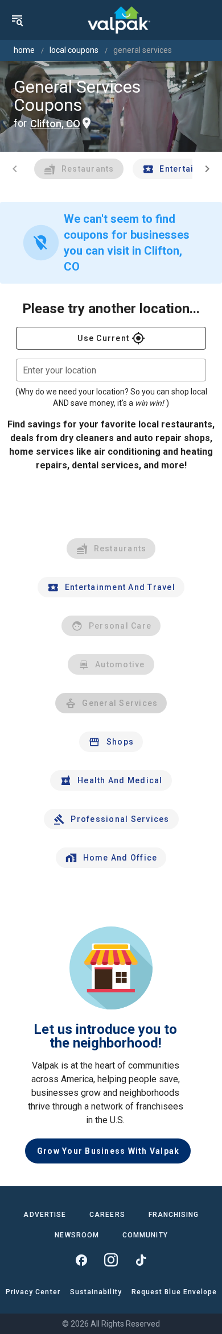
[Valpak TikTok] (140, 1260)
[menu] (17, 20)
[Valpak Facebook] (81, 1260)
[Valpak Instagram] (111, 1260)
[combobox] (111, 370)
